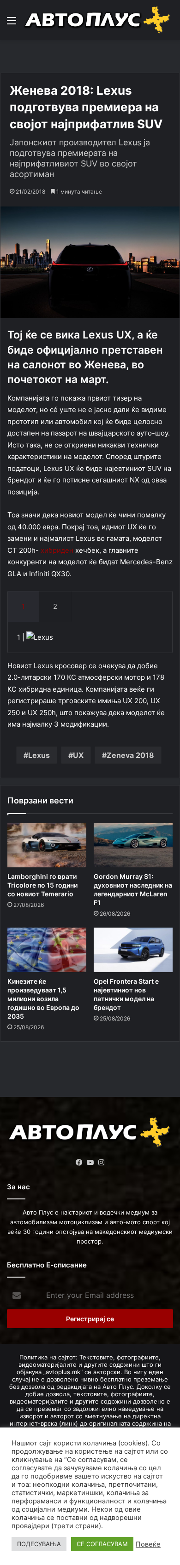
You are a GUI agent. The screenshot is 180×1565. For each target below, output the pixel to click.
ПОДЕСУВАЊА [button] (39, 1544)
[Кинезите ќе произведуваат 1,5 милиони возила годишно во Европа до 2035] (46, 950)
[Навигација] (11, 23)
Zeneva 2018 (130, 755)
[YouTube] (90, 1162)
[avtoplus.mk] (98, 20)
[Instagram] (101, 1162)
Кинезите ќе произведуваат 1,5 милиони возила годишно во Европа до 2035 (43, 998)
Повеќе (148, 1544)
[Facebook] (78, 1162)
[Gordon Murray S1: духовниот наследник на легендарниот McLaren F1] (133, 845)
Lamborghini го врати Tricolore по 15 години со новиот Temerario (42, 885)
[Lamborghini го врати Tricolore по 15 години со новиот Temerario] (46, 845)
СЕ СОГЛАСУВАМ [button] (102, 1544)
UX (78, 755)
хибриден (57, 550)
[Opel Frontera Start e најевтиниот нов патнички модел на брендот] (133, 950)
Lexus (39, 755)
